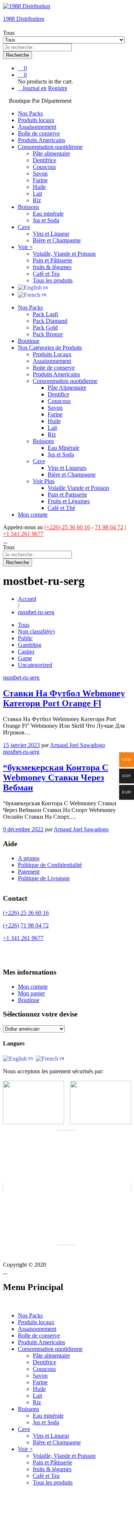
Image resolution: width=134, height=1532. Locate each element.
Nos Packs (30, 113)
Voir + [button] (25, 247)
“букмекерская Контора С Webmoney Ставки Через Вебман (55, 777)
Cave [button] (24, 227)
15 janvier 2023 (21, 745)
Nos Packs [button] (30, 307)
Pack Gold (45, 327)
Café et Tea (46, 274)
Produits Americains (41, 140)
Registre (57, 88)
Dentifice (58, 394)
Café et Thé (61, 508)
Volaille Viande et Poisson (78, 488)
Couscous (44, 167)
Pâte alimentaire (51, 153)
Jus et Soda (46, 220)
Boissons (28, 1409)
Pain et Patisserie (67, 494)
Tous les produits (53, 280)
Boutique (28, 341)
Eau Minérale (63, 448)
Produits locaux (36, 120)
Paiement (28, 871)
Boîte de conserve (39, 133)
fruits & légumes (52, 267)
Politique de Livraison (44, 878)
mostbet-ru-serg (21, 677)
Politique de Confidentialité (50, 865)
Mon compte (33, 514)
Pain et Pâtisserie (52, 260)
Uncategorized (35, 665)
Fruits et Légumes (69, 501)
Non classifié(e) (36, 631)
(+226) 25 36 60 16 (67, 527)
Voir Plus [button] (43, 481)
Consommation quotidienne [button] (50, 147)
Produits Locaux (52, 354)
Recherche (17, 55)
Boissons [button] (28, 207)
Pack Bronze (48, 334)
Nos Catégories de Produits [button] (50, 347)
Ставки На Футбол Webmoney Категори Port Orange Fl (64, 698)
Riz (37, 200)
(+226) (11, 925)
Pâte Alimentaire (67, 387)
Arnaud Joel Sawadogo (77, 745)
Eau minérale (48, 213)
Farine (40, 180)
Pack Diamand (50, 321)
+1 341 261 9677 (23, 534)
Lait (37, 193)
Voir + (25, 1449)
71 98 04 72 (109, 527)
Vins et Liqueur (51, 233)
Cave (24, 1429)
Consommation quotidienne (50, 1349)
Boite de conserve (54, 367)
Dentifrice (44, 160)
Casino (26, 651)
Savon (40, 173)
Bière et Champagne (57, 240)
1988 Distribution (23, 19)
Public (25, 638)
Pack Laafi (45, 314)
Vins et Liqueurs (67, 468)
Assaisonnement (37, 127)
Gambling (29, 645)
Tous (23, 625)
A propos (28, 858)
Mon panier (31, 993)
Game (25, 658)
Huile (39, 187)
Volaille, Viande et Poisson (64, 254)
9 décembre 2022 (23, 829)
